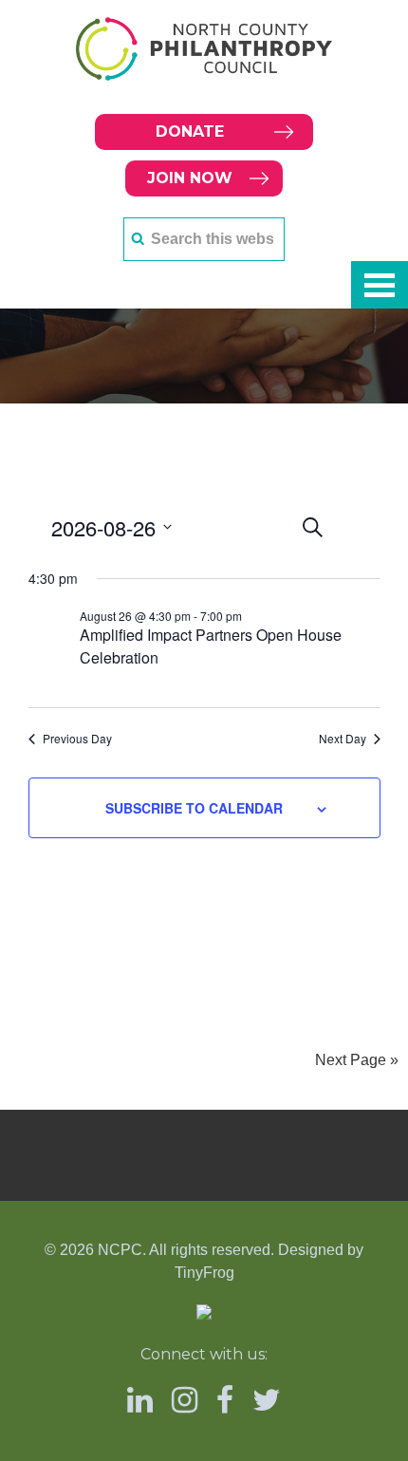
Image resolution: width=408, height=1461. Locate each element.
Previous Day (77, 738)
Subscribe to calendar (194, 807)
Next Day (342, 738)
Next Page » (357, 1060)
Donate (190, 131)
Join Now (189, 178)
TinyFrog (204, 1272)
